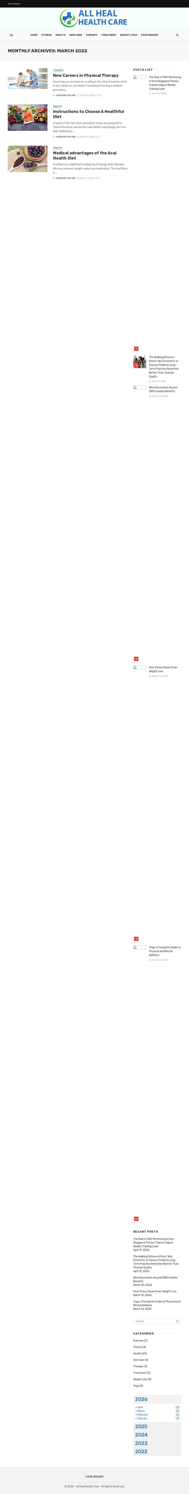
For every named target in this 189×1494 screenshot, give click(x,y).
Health (61, 35)
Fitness (46, 35)
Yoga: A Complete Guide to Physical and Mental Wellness (165, 951)
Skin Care (75, 35)
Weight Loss (128, 35)
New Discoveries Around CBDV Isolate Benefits (163, 389)
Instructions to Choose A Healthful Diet (88, 114)
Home (34, 35)
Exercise (138, 1340)
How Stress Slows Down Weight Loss (163, 669)
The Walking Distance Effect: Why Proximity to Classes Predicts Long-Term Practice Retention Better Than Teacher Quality (164, 367)
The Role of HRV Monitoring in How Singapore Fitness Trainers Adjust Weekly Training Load (165, 83)
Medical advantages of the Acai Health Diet (84, 155)
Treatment (108, 35)
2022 (141, 1452)
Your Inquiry (14, 3)
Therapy (91, 35)
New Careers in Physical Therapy (86, 75)
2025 (141, 1426)
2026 (141, 1399)
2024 (141, 1435)
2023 (141, 1443)
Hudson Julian (65, 95)
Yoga (136, 1385)
